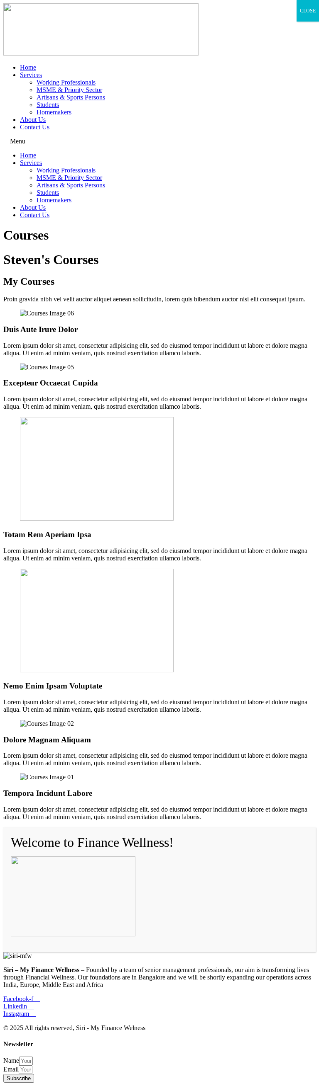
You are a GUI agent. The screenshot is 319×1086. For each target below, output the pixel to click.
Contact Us (34, 127)
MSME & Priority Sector (69, 89)
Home (28, 67)
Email (11, 1069)
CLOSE (308, 11)
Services (31, 74)
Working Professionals (66, 82)
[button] (159, 141)
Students (48, 104)
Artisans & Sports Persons (71, 97)
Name (11, 1060)
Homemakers (54, 112)
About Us (33, 119)
